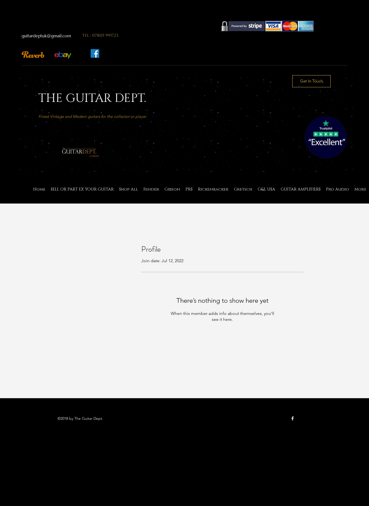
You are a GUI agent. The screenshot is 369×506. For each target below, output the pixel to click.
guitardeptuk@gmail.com (46, 35)
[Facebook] (292, 418)
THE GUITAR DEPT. (92, 98)
